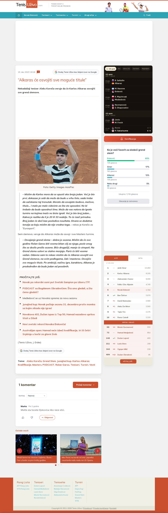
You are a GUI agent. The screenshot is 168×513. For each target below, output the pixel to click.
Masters (36, 364)
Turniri (75, 15)
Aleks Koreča (34, 361)
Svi (119, 69)
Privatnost (87, 508)
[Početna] (18, 15)
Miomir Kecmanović (41, 495)
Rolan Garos (62, 364)
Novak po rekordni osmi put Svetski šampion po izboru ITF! (56, 282)
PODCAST (48, 364)
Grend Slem (49, 361)
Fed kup (78, 492)
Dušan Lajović (39, 486)
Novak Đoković (31, 15)
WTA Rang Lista (23, 489)
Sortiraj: (22, 396)
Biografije (89, 15)
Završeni (136, 69)
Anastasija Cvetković (62, 486)
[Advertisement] (84, 41)
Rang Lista (23, 482)
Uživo (126, 69)
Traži (148, 15)
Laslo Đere (38, 492)
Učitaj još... (128, 361)
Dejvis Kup (79, 489)
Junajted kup (64, 361)
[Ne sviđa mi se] (33, 418)
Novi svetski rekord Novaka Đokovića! (44, 324)
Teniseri (45, 15)
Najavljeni (145, 69)
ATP (116, 258)
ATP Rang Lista (23, 486)
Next (97, 451)
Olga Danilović (59, 492)
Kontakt (113, 508)
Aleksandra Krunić (61, 495)
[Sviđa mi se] (24, 418)
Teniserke (60, 15)
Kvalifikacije (24, 364)
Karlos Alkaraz (80, 361)
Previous (19, 451)
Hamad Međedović (41, 489)
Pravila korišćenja (100, 508)
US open (112, 69)
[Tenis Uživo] (31, 4)
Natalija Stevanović (61, 489)
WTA (140, 258)
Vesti (92, 364)
